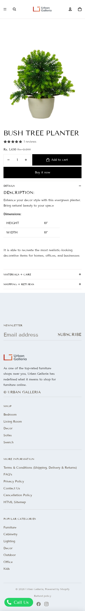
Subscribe (70, 334)
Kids (6, 569)
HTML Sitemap (14, 502)
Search (8, 442)
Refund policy (42, 595)
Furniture (9, 527)
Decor (7, 428)
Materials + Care (17, 274)
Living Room (12, 421)
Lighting (9, 541)
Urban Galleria (34, 589)
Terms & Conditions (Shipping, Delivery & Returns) (40, 467)
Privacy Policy (13, 481)
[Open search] (14, 9)
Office (8, 562)
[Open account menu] (70, 9)
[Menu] (5, 9)
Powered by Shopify (57, 589)
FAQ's (7, 474)
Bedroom (10, 414)
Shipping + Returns (18, 284)
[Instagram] (46, 604)
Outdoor (9, 555)
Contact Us (11, 488)
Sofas (7, 435)
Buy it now (42, 172)
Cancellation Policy (17, 495)
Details (9, 185)
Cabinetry (10, 534)
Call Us (20, 602)
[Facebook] (38, 604)
